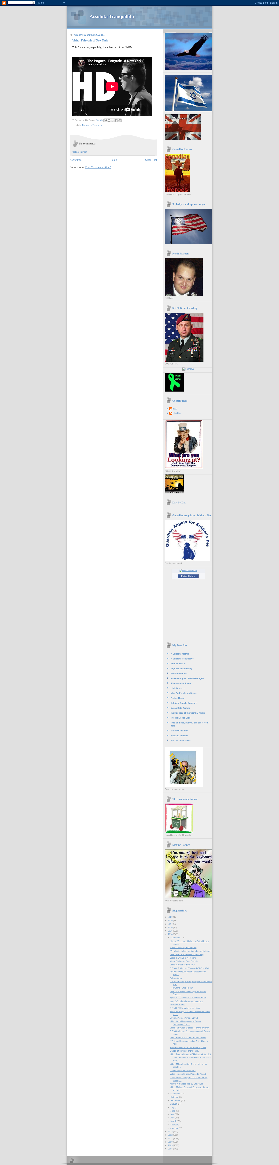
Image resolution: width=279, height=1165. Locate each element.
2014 (170, 934)
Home (113, 159)
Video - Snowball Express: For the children (189, 1028)
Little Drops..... (178, 688)
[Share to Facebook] (116, 120)
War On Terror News (181, 740)
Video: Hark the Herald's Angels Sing (186, 954)
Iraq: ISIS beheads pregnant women (186, 1001)
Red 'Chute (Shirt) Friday (181, 988)
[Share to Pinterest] (120, 120)
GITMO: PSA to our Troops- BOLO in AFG (189, 968)
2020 (170, 917)
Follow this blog (188, 576)
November (175, 1093)
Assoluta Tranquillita (112, 16)
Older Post (151, 159)
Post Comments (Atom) (98, 167)
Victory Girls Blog (179, 731)
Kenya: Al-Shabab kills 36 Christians (186, 1084)
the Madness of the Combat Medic (188, 713)
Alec (175, 408)
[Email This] (105, 120)
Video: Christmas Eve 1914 (182, 965)
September (175, 1100)
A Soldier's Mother (180, 654)
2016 (170, 927)
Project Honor (177, 698)
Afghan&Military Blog (181, 668)
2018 (170, 920)
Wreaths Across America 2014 (184, 1018)
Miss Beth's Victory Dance (184, 693)
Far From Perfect (179, 673)
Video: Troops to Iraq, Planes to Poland (188, 1074)
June (173, 1111)
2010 (170, 1142)
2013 (170, 1131)
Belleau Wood (176, 978)
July (172, 1107)
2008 (170, 1149)
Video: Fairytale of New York (183, 958)
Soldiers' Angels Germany (184, 703)
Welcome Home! (177, 1004)
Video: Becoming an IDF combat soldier (188, 1037)
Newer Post (76, 159)
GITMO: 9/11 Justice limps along (185, 1008)
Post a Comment (79, 152)
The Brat (177, 413)
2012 (170, 1135)
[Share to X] (112, 120)
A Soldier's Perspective (182, 659)
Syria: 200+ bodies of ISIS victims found (188, 997)
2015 (170, 931)
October (174, 1097)
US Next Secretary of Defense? (184, 1051)
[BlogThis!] (109, 120)
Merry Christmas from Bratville (184, 961)
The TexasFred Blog (181, 718)
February (175, 1125)
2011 (170, 1138)
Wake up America (179, 735)
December (175, 937)
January (174, 1128)
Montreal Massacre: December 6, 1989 (188, 1047)
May (172, 1114)
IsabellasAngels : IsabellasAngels (187, 678)
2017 (170, 924)
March (173, 1121)
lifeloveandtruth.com (181, 683)
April (172, 1118)
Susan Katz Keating (180, 708)
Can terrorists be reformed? (182, 1070)
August (173, 1104)
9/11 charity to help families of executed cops (190, 951)
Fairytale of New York (92, 125)
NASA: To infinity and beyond (183, 947)
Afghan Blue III (178, 663)
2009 (170, 1145)
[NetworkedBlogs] (188, 570)
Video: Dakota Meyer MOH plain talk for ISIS (190, 1054)
